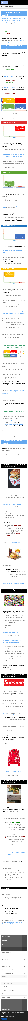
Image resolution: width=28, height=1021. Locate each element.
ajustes (11, 1016)
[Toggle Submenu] (24, 937)
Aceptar (4, 1018)
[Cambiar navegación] (25, 2)
